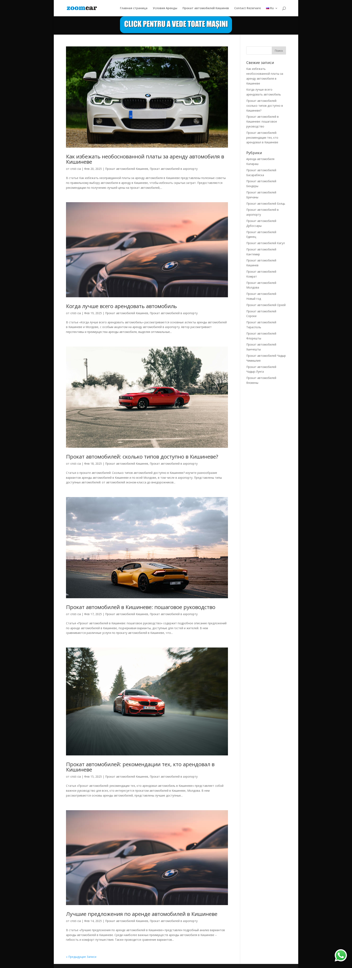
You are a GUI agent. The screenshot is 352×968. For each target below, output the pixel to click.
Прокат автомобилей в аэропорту (174, 169)
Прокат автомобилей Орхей (266, 305)
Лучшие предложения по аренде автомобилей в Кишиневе (141, 914)
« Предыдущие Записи (81, 957)
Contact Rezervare (247, 8)
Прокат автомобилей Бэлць (265, 203)
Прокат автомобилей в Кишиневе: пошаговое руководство (140, 607)
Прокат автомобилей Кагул (265, 243)
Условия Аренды (165, 8)
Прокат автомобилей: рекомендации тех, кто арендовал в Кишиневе (140, 767)
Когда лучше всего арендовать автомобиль (121, 306)
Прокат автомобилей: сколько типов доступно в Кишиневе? (142, 456)
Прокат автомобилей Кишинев (206, 8)
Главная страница (133, 8)
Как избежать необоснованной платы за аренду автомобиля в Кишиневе (145, 159)
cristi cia (75, 169)
